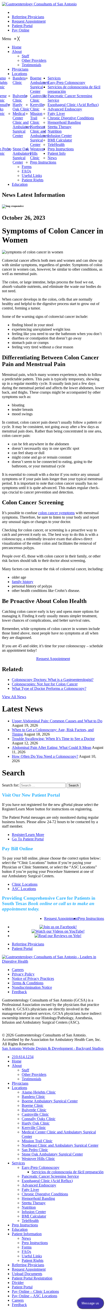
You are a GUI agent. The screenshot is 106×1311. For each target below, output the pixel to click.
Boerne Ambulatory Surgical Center (50, 1101)
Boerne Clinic (32, 1105)
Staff (25, 1070)
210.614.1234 (23, 12)
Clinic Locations (24, 884)
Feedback (19, 992)
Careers (18, 970)
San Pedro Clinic (35, 1150)
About (17, 1066)
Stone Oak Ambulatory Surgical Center (52, 1154)
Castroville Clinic (35, 1114)
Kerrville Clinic (34, 1128)
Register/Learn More (28, 835)
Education (20, 1229)
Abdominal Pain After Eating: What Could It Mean (51, 747)
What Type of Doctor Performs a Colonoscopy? (49, 688)
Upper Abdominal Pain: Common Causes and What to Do (57, 721)
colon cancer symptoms (56, 513)
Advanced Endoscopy (39, 1185)
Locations (19, 1088)
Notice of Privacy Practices (33, 978)
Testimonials (31, 1079)
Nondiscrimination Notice (32, 987)
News (26, 1238)
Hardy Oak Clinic (36, 1123)
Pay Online (20, 30)
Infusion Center (34, 1212)
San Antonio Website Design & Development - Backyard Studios (53, 1048)
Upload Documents (27, 1274)
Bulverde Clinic (34, 1110)
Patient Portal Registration (32, 1278)
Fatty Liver (30, 1190)
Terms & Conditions (27, 983)
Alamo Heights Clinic (39, 1092)
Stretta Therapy (34, 1203)
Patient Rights (32, 1260)
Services (18, 1163)
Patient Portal (22, 26)
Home (16, 1061)
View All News (14, 697)
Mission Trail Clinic (37, 1141)
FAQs (26, 1251)
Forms (27, 1247)
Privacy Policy (23, 974)
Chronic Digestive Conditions (45, 1194)
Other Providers (34, 1074)
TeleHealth (30, 1220)
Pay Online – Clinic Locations (35, 1291)
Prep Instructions (91, 918)
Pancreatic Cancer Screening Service (50, 1176)
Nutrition (29, 1207)
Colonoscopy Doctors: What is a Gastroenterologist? (52, 680)
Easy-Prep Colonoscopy (40, 1167)
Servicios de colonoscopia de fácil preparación (68, 1172)
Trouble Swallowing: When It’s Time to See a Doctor (53, 739)
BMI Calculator (34, 1216)
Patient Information (27, 1234)
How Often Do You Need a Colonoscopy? (45, 756)
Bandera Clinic (33, 1097)
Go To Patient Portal (28, 839)
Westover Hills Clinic (38, 1159)
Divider (18, 1282)
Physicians (20, 1083)
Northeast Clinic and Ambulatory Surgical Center (60, 1145)
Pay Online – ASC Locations (34, 1296)
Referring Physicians (28, 17)
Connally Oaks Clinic (38, 1119)
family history (22, 582)
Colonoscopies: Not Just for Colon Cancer (45, 684)
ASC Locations (24, 889)
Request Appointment (29, 21)
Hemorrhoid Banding (38, 1198)
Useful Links (32, 1256)
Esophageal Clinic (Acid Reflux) (47, 1181)
